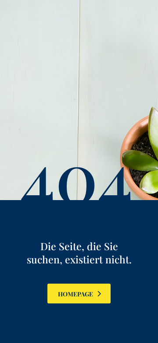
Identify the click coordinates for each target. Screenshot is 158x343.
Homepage (75, 294)
